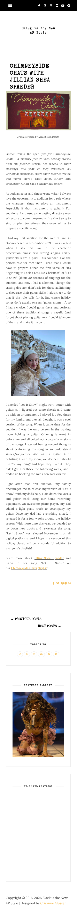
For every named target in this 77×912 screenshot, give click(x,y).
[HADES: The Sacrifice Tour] (38, 756)
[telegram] (65, 583)
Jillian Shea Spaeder (49, 558)
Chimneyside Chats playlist (29, 568)
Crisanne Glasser (53, 903)
